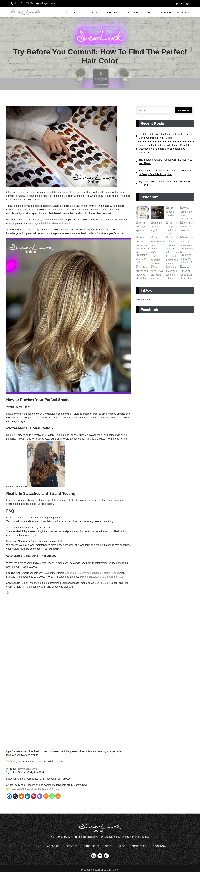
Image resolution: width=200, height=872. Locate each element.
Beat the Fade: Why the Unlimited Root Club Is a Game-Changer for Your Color (165, 136)
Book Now (183, 12)
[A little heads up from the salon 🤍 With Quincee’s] (142, 212)
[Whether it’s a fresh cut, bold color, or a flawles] (172, 272)
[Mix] (46, 796)
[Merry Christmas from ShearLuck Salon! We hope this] (187, 212)
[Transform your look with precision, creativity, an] (142, 257)
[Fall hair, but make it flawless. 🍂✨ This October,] (142, 272)
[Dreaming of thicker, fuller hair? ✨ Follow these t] (187, 257)
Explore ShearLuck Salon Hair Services (101, 576)
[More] (58, 796)
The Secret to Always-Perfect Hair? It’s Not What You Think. (165, 161)
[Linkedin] (27, 796)
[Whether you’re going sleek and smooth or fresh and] (157, 212)
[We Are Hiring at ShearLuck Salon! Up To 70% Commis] (187, 272)
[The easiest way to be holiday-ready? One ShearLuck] (157, 242)
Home (65, 12)
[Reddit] (21, 796)
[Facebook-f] (182, 4)
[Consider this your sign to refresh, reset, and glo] (157, 227)
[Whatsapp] (52, 796)
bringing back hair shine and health (51, 223)
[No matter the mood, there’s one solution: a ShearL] (172, 257)
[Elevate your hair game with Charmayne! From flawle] (187, 242)
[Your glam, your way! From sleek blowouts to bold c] (172, 227)
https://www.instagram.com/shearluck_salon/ (34, 788)
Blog (122, 846)
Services (97, 12)
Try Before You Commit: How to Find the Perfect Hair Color (165, 183)
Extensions (132, 12)
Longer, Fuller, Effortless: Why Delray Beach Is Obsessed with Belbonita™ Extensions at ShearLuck (164, 149)
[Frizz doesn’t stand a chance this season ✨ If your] (172, 212)
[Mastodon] (39, 796)
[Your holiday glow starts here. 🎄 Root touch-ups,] (172, 242)
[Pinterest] (33, 796)
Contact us (164, 12)
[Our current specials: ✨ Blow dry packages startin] (157, 257)
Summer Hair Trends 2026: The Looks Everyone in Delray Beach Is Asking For (165, 172)
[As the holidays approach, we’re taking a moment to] (142, 227)
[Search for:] (156, 110)
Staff (148, 12)
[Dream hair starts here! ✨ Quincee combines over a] (187, 227)
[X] (15, 796)
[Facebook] (9, 796)
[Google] (187, 4)
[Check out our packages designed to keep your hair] (142, 242)
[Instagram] (177, 4)
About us (80, 12)
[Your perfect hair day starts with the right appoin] (157, 272)
